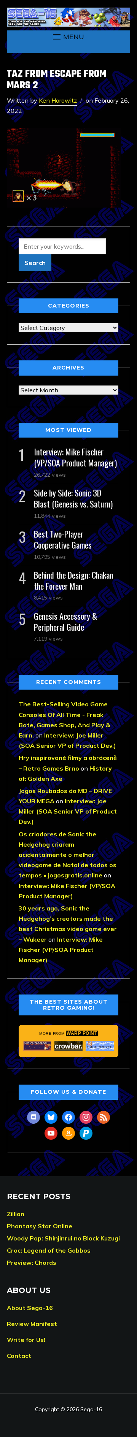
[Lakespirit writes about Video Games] (100, 1046)
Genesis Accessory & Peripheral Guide (65, 621)
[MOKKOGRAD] (37, 1046)
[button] (68, 36)
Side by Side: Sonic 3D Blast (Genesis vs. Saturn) (73, 498)
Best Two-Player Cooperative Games (63, 539)
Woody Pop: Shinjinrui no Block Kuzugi (63, 1238)
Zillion (15, 1214)
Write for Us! (26, 1339)
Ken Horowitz (58, 100)
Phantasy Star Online (39, 1226)
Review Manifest (32, 1324)
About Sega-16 (30, 1308)
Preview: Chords (31, 1262)
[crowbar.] (68, 1046)
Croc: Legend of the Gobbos (49, 1250)
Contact (19, 1355)
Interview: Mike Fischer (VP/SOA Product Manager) (75, 457)
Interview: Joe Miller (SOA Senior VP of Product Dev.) (68, 811)
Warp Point (82, 1033)
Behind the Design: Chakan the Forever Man (73, 580)
